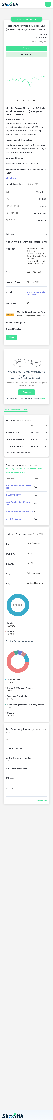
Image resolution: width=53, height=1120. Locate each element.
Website (11, 303)
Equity (10, 623)
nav (7, 199)
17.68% (10, 553)
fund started (12, 213)
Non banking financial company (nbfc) (25, 704)
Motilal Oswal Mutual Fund (31, 312)
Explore (27, 392)
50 (7, 543)
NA (8, 573)
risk (7, 192)
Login (42, 398)
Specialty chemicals (17, 696)
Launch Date (13, 282)
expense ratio (12, 206)
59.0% (10, 563)
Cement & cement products (21, 688)
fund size (10, 220)
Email (9, 292)
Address (11, 248)
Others (26, 48)
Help (11, 337)
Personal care (13, 679)
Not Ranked (26, 54)
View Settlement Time (15, 409)
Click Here (11, 178)
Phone (9, 272)
